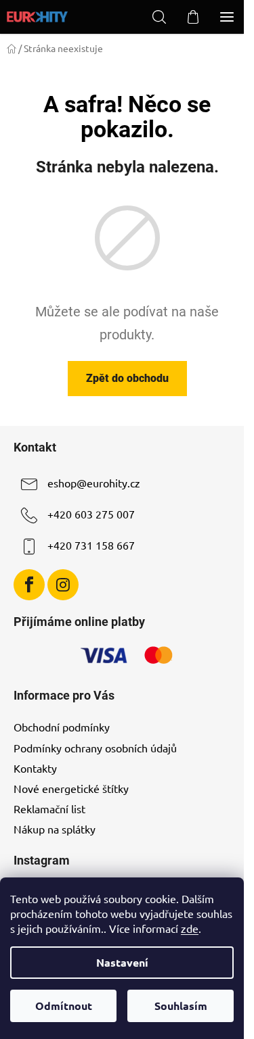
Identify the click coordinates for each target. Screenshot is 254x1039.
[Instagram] (63, 584)
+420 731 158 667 (91, 545)
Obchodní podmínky (62, 726)
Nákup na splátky (55, 829)
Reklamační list (49, 808)
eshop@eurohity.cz (93, 482)
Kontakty (35, 768)
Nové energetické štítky (71, 788)
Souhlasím (180, 1005)
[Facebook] (29, 584)
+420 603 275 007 (91, 514)
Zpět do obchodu (127, 378)
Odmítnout (63, 1005)
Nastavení (122, 962)
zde (189, 928)
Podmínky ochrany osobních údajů (95, 747)
